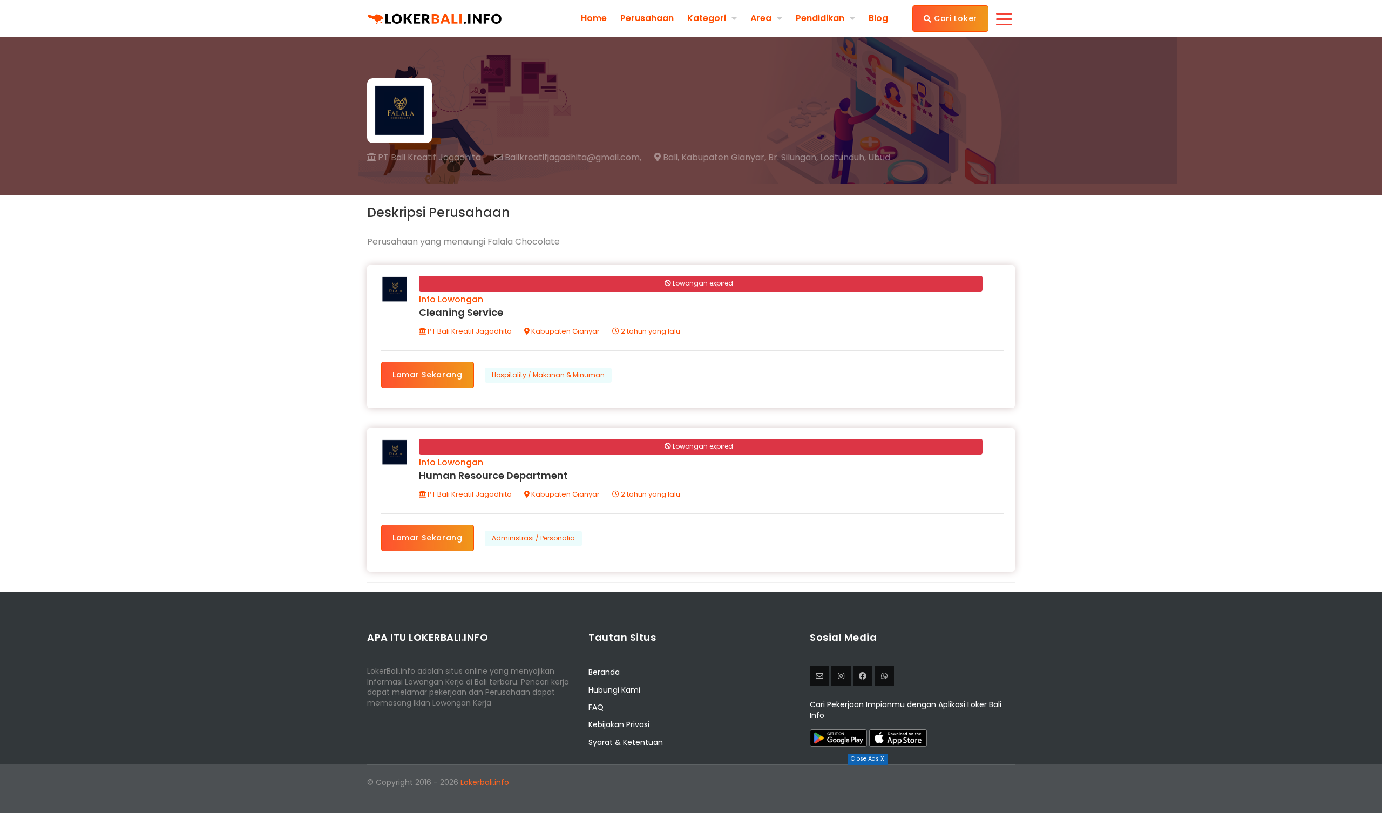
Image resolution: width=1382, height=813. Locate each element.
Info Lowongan (451, 299)
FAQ (596, 707)
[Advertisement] (691, 788)
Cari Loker (954, 18)
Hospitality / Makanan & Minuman (548, 375)
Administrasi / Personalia (533, 538)
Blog (878, 18)
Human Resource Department (493, 475)
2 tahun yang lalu (649, 331)
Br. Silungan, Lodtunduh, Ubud (829, 158)
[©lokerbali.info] (841, 676)
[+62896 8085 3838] (884, 676)
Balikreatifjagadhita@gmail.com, (572, 158)
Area (760, 18)
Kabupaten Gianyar (565, 331)
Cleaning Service (461, 312)
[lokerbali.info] (862, 676)
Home (594, 18)
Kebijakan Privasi (618, 724)
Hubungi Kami (614, 690)
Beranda (604, 672)
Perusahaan (647, 18)
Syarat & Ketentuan (625, 742)
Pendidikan (820, 18)
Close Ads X (867, 759)
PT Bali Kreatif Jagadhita (428, 157)
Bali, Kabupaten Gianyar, (713, 158)
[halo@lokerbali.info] (819, 676)
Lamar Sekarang (427, 374)
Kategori (706, 18)
